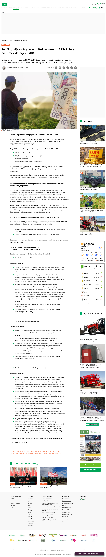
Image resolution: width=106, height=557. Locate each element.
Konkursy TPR (65, 510)
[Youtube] (98, 4)
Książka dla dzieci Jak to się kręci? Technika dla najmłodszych (49, 520)
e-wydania (74, 8)
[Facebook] (92, 4)
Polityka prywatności (15, 503)
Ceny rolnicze (57, 8)
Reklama (13, 501)
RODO (12, 507)
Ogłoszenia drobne (66, 507)
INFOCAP (49, 8)
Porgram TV (65, 516)
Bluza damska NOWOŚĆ (47, 517)
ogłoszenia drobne (93, 313)
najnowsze (89, 121)
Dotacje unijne (24, 40)
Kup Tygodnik (45, 501)
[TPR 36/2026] (90, 445)
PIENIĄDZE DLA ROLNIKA (55, 454)
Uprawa (27, 8)
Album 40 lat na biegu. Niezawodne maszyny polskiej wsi (50, 504)
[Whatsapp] (71, 67)
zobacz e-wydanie (90, 465)
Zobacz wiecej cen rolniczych (89, 303)
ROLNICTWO (56, 451)
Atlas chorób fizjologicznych (48, 512)
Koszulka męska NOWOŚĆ (48, 515)
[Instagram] (95, 4)
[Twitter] (101, 4)
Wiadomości (4, 8)
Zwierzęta (43, 8)
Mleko (38, 8)
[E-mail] (67, 67)
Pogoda (64, 505)
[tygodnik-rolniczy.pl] (7, 4)
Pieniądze (16, 8)
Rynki (10, 8)
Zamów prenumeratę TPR (48, 498)
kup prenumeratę (90, 470)
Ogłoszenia (82, 8)
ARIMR (45, 454)
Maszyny (32, 8)
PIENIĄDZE (13, 451)
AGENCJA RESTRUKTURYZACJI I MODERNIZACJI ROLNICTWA (26, 454)
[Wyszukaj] (101, 8)
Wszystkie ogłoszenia (92, 424)
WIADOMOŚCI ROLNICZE (44, 451)
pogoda (89, 244)
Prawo (22, 8)
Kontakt (12, 498)
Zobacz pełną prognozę (87, 260)
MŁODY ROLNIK (21, 451)
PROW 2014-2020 (32, 451)
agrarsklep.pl (65, 519)
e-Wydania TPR (65, 512)
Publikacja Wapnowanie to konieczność (51, 507)
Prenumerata (66, 8)
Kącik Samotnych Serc (67, 514)
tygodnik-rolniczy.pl (6, 40)
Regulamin (13, 505)
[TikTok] (103, 4)
